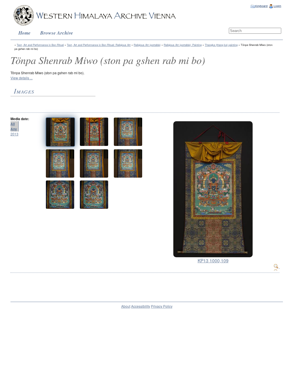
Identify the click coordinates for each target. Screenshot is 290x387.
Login (277, 6)
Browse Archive (56, 32)
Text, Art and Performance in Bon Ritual (40, 45)
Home (24, 32)
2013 (14, 133)
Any (13, 128)
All (12, 123)
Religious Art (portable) (147, 45)
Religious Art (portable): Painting (183, 45)
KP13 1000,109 (213, 260)
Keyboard (261, 6)
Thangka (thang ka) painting (221, 45)
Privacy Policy (161, 306)
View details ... (21, 77)
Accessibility (140, 306)
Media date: (19, 118)
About (125, 306)
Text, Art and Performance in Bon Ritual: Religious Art (99, 45)
